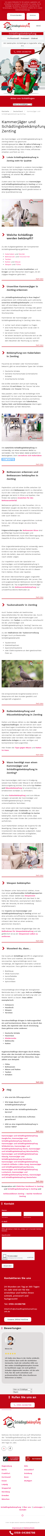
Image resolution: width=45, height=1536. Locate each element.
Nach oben (39, 279)
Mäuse (17, 262)
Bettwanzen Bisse (30, 530)
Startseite (5, 111)
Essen (4, 1481)
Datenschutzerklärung (22, 10)
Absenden (7, 1266)
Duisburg (28, 1473)
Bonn (26, 1477)
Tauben (8, 259)
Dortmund (6, 1477)
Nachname (27, 1217)
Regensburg (7, 1466)
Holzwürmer (24, 257)
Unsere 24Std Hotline (17, 1319)
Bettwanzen (10, 257)
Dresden (5, 1495)
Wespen (8, 264)
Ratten (8, 262)
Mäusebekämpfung (13, 788)
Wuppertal (6, 1488)
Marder (22, 254)
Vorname (5, 1217)
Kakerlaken (9, 254)
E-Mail (5, 1221)
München (6, 1499)
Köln (26, 1466)
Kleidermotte (10, 1038)
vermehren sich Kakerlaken (30, 455)
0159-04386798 (17, 1304)
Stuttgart (28, 1481)
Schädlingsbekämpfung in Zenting (22, 1189)
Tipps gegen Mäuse (23, 748)
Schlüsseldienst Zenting (13, 1194)
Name (5, 1210)
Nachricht (7, 1235)
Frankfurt (6, 1473)
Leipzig (5, 1484)
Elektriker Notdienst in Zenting (29, 1186)
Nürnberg (6, 1492)
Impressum (17, 1528)
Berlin (4, 1470)
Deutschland (18, 111)
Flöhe (18, 264)
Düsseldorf (29, 1470)
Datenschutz (28, 1528)
